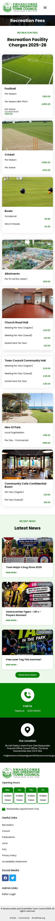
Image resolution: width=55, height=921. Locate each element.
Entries (13, 918)
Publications (8, 837)
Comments (24, 918)
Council (6, 831)
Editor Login (9, 894)
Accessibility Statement (14, 861)
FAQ (4, 849)
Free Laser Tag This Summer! (23, 659)
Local (4, 843)
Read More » (11, 572)
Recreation (8, 824)
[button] (45, 7)
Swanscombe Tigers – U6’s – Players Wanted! (23, 613)
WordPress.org (38, 918)
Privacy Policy (9, 855)
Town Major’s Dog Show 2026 (24, 567)
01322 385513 (34, 710)
